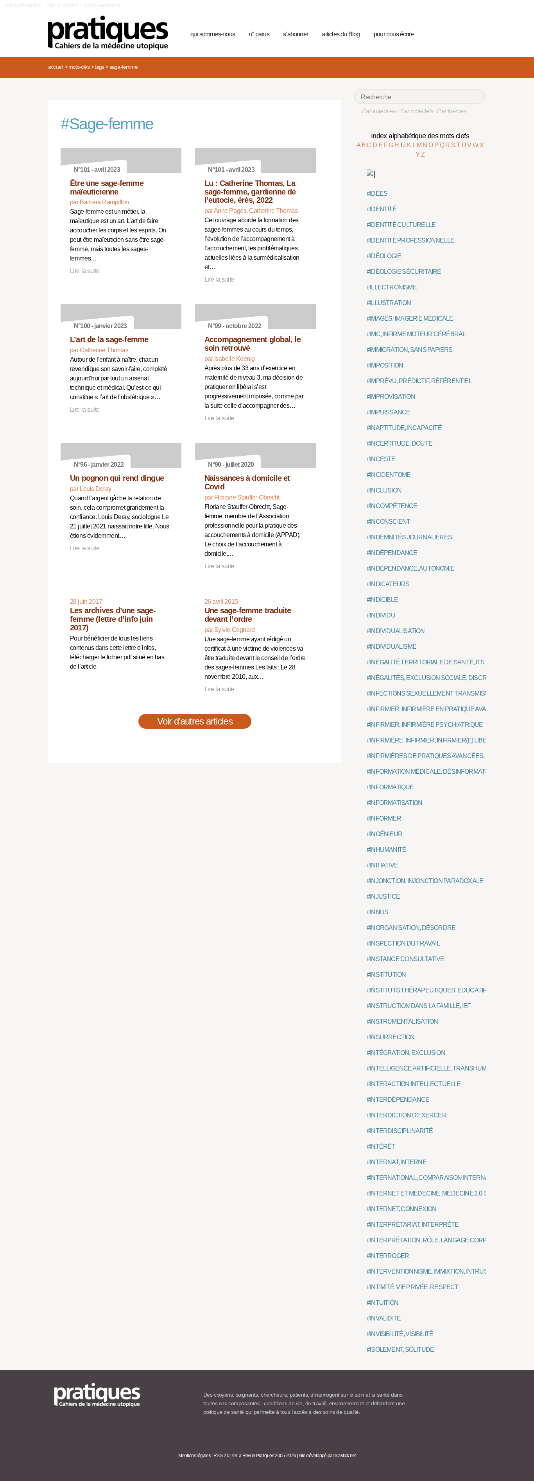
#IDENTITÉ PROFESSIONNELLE (410, 240)
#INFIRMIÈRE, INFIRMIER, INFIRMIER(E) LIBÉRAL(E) (436, 740)
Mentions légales (194, 1455)
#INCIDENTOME (388, 474)
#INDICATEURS (388, 584)
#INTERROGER (388, 1256)
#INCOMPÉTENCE (392, 506)
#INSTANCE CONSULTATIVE (405, 959)
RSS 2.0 (221, 1455)
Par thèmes (451, 111)
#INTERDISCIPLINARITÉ (400, 1131)
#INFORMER (384, 818)
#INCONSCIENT (388, 521)
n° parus (259, 34)
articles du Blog (341, 34)
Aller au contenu (62, 5)
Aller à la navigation (23, 5)
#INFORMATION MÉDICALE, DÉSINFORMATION (431, 771)
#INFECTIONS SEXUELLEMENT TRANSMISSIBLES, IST (441, 693)
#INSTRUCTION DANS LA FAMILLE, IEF (419, 1006)
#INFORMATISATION (394, 802)
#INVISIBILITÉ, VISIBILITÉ (400, 1334)
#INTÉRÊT (381, 1146)
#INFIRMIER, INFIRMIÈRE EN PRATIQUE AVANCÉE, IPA (440, 709)
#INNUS (377, 912)
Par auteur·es (379, 111)
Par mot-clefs (417, 111)
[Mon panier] (449, 33)
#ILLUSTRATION (389, 303)
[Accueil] (111, 33)
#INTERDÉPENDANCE (398, 1099)
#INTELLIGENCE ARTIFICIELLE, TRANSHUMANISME (438, 1068)
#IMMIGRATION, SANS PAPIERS (410, 349)
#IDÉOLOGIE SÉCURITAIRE (404, 271)
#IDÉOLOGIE (384, 256)
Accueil (55, 67)
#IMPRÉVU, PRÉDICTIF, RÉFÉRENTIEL (419, 381)
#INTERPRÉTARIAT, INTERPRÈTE (413, 1224)
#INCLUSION (384, 490)
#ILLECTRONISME (392, 287)
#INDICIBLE (382, 599)
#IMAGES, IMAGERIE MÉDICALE (410, 318)
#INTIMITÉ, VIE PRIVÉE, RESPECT (413, 1287)
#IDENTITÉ (381, 209)
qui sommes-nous (212, 34)
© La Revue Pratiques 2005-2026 (264, 1455)
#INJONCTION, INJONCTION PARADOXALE (425, 881)
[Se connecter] (476, 33)
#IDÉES (377, 193)
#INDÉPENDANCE (392, 553)
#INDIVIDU (381, 615)
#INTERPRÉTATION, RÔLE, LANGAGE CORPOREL (435, 1240)
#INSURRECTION (391, 1037)
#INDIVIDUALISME (391, 646)
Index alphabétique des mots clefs (420, 136)
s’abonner (295, 34)
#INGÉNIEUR (384, 834)
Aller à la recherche (102, 5)
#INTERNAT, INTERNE (396, 1162)
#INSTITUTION (386, 974)
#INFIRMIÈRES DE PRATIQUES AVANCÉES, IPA (431, 756)
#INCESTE (381, 459)
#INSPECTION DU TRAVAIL (403, 943)
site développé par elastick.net (327, 1455)
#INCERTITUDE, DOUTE (399, 443)
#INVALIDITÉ (384, 1318)
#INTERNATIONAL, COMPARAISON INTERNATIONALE (440, 1177)
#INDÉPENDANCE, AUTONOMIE (410, 568)
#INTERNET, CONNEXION (401, 1209)
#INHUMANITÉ (386, 849)
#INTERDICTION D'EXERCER (406, 1115)
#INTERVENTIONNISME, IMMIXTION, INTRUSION (432, 1271)
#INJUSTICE (383, 896)
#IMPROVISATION (391, 396)
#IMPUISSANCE (388, 412)
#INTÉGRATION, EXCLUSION (406, 1052)
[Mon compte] (463, 33)
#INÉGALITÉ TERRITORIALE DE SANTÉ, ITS (425, 662)
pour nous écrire (394, 34)
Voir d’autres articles (195, 721)
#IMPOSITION (385, 365)
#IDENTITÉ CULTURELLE (401, 224)
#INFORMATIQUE (390, 787)
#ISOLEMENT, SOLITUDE (400, 1349)
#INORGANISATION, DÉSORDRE (411, 927)
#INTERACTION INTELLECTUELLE (414, 1084)
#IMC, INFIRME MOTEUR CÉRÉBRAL (416, 334)
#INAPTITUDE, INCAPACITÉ (404, 428)
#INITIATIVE (382, 865)
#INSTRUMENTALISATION (402, 1021)
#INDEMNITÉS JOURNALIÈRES (409, 537)
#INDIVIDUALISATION (396, 631)
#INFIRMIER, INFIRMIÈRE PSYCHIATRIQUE (425, 724)
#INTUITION (382, 1302)
